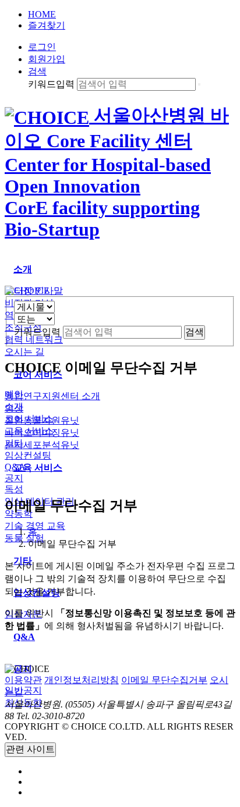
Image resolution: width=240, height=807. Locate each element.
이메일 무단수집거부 (164, 680)
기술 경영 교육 (35, 526)
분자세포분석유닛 (42, 445)
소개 (14, 406)
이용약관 (23, 680)
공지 (14, 478)
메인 (14, 394)
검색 (37, 71)
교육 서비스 (29, 431)
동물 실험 (24, 538)
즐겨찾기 (46, 25)
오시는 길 (24, 352)
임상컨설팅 (28, 455)
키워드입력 (51, 84)
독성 (14, 489)
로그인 (42, 47)
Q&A (15, 467)
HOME (42, 14)
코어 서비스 (29, 419)
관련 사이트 (30, 749)
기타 (14, 443)
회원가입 (46, 59)
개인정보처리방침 (81, 680)
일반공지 (23, 690)
